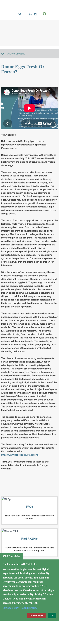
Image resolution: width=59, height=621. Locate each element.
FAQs (29, 507)
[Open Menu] (54, 14)
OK (52, 615)
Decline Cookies (36, 615)
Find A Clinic (29, 539)
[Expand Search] (45, 14)
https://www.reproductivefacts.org (19, 455)
